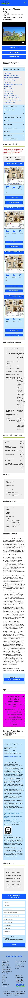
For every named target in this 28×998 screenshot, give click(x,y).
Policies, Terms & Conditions (6, 985)
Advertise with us (19, 977)
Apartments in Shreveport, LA (5, 961)
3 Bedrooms (18, 159)
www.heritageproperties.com (12, 756)
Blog (3, 979)
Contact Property (14, 57)
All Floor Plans (9, 158)
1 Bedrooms (18, 158)
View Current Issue (6, 969)
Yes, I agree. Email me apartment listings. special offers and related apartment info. (14, 939)
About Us (4, 977)
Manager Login (18, 975)
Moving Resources (19, 965)
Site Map (4, 983)
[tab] (14, 69)
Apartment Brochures (20, 961)
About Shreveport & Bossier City (7, 972)
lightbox (23, 42)
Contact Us (5, 981)
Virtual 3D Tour (14, 198)
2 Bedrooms (9, 159)
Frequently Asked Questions (19, 967)
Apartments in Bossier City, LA (6, 965)
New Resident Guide (20, 963)
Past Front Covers (6, 968)
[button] (14, 69)
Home (3, 975)
